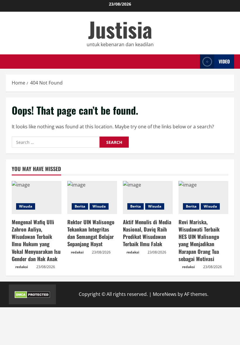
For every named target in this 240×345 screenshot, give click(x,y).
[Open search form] (194, 61)
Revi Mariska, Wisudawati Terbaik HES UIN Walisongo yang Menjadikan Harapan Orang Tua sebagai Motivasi (199, 240)
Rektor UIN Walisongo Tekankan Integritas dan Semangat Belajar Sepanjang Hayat (90, 233)
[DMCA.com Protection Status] (32, 294)
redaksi (21, 266)
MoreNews (164, 294)
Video (224, 61)
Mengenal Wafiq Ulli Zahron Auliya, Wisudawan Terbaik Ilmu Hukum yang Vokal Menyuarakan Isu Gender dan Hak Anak (36, 240)
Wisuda (25, 206)
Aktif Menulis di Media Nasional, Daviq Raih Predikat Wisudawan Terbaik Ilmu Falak (147, 233)
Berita (80, 206)
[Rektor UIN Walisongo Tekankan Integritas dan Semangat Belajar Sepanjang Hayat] (92, 197)
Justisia (120, 29)
